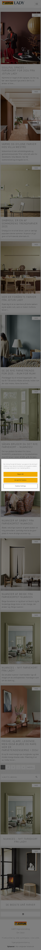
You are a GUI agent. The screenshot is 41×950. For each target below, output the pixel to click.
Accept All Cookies (20, 480)
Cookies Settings (20, 486)
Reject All (20, 474)
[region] (20, 475)
